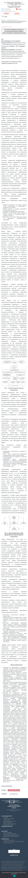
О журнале (5, 817)
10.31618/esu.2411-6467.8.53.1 (10, 11)
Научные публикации (7, 822)
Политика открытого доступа (9, 821)
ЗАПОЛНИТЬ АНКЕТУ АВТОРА (14, 806)
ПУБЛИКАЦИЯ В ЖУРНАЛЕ (6, 826)
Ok (14, 876)
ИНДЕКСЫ (14, 807)
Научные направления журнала (9, 823)
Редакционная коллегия (8, 825)
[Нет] (26, 874)
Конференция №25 (14, 794)
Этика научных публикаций (8, 818)
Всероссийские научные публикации (10, 836)
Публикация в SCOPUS (6, 14)
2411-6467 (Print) (7, 8)
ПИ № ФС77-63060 (17, 6)
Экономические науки (6, 26)
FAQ (4, 837)
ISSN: (2, 8)
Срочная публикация (17, 14)
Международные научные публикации (11, 835)
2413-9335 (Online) (7, 10)
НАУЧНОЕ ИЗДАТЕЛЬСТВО (6, 816)
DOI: (2, 11)
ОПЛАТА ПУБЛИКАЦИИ (14, 805)
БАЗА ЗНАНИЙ (4, 831)
